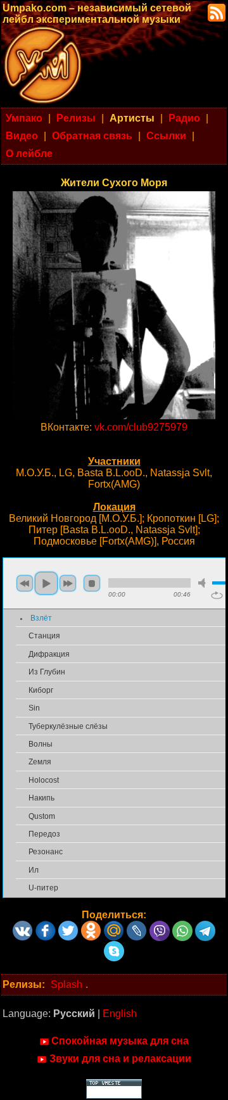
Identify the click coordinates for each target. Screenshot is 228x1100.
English (120, 1013)
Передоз (44, 834)
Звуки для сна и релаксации (120, 1058)
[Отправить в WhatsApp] (182, 926)
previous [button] (25, 583)
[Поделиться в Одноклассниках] (91, 926)
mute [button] (204, 583)
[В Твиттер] (68, 926)
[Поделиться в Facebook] (45, 926)
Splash (66, 984)
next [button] (68, 583)
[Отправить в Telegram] (205, 926)
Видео (22, 135)
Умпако (24, 118)
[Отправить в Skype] (114, 946)
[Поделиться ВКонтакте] (23, 926)
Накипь (41, 798)
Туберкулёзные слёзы (68, 726)
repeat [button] (217, 595)
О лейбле (29, 153)
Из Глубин (46, 672)
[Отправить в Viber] (159, 926)
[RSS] (215, 11)
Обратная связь (92, 135)
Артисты (132, 118)
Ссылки (166, 135)
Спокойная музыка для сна (120, 1040)
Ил (33, 870)
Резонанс (45, 852)
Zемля (39, 762)
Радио (184, 118)
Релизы (76, 118)
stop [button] (92, 583)
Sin (34, 708)
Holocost (43, 780)
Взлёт (41, 618)
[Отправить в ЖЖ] (137, 926)
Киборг (40, 690)
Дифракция (49, 654)
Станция (44, 636)
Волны (40, 744)
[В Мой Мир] (114, 926)
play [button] (46, 583)
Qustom (41, 816)
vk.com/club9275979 (140, 427)
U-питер (43, 888)
